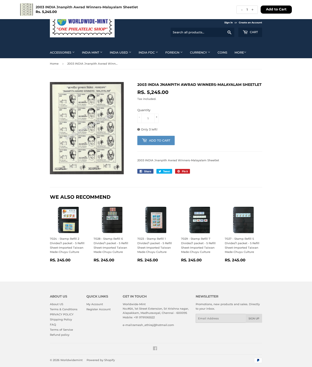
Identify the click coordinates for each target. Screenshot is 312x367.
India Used (119, 52)
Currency (199, 52)
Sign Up (254, 318)
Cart (253, 32)
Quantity (143, 110)
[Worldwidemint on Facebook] (155, 349)
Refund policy (59, 334)
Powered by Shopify (101, 360)
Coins (222, 52)
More (239, 52)
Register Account (98, 309)
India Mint (91, 52)
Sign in (228, 22)
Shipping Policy (61, 319)
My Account (94, 304)
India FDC (147, 52)
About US (56, 304)
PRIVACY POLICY (61, 314)
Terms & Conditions (63, 309)
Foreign (172, 52)
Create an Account (250, 22)
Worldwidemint (71, 360)
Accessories (61, 52)
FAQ (53, 324)
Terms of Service (61, 329)
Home (54, 63)
